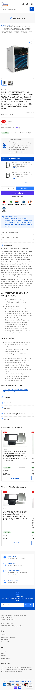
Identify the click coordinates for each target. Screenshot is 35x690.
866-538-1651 (21, 152)
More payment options (17, 196)
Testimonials (5, 642)
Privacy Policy (5, 658)
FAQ (2, 653)
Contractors (5, 639)
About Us (4, 635)
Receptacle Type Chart (8, 637)
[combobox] (17, 9)
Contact (3, 651)
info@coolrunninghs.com (15, 565)
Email (14, 152)
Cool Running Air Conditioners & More (20, 681)
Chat (10, 152)
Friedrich (9, 25)
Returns (3, 656)
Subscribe (28, 605)
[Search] (32, 9)
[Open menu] (32, 4)
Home (3, 25)
